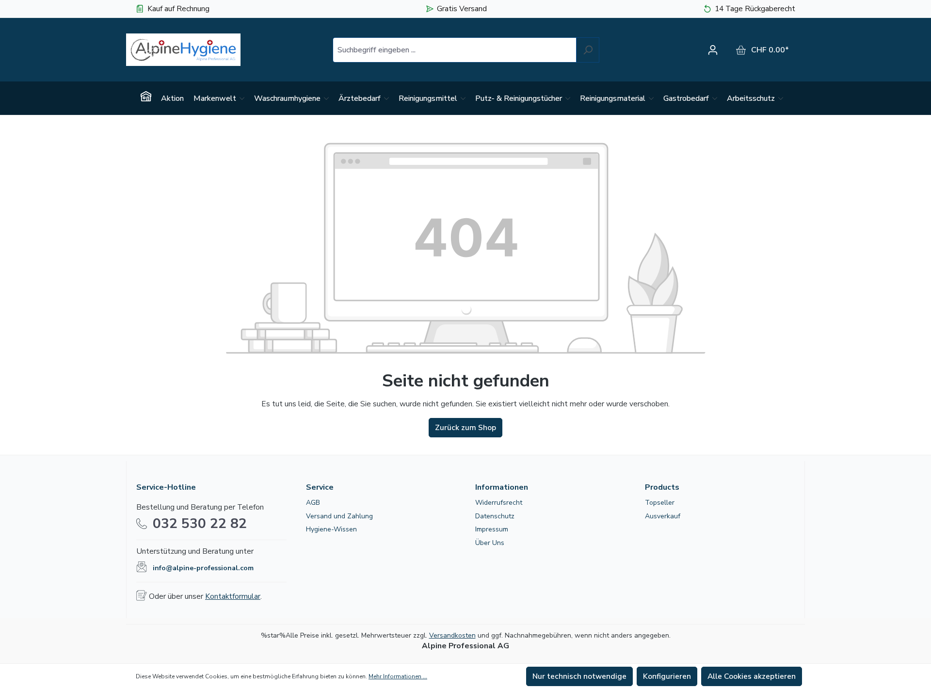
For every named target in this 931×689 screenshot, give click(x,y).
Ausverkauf (662, 516)
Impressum (491, 529)
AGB (313, 502)
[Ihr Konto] (715, 50)
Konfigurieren (667, 676)
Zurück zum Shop (465, 427)
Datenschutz (494, 516)
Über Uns (489, 542)
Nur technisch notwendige (579, 676)
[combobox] (455, 50)
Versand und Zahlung (339, 516)
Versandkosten (452, 635)
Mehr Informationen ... (398, 676)
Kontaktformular (232, 596)
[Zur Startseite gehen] (183, 49)
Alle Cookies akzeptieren (751, 676)
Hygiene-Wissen (331, 529)
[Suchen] (587, 50)
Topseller (659, 502)
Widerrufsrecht (498, 502)
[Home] (146, 98)
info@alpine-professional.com (203, 568)
